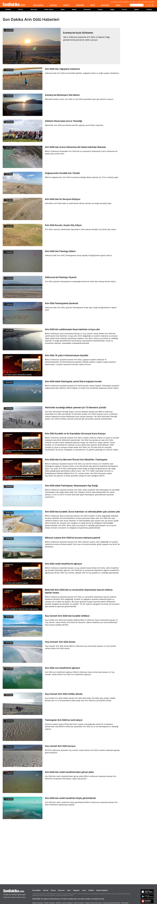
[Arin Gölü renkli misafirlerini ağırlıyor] (22, 573)
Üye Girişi (148, 5)
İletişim (19, 897)
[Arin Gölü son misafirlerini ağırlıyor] (22, 678)
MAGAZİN (105, 5)
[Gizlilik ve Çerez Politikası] (64, 903)
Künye (24, 897)
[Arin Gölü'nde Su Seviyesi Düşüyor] (22, 209)
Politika (8, 9)
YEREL (118, 5)
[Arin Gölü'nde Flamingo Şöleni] (22, 261)
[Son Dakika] (14, 4)
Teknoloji (33, 9)
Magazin (76, 890)
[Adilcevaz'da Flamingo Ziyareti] (22, 287)
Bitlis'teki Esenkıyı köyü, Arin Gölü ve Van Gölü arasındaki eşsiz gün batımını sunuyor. (79, 99)
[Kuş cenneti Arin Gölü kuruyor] (22, 756)
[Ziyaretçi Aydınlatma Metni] (111, 903)
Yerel (84, 890)
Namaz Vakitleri (102, 890)
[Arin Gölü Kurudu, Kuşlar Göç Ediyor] (22, 235)
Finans (20, 9)
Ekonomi (61, 890)
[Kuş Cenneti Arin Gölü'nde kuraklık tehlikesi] (22, 625)
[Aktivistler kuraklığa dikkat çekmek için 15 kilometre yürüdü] (22, 417)
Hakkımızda (6, 897)
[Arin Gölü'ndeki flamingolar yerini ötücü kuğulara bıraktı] (22, 391)
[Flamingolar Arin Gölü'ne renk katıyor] (22, 730)
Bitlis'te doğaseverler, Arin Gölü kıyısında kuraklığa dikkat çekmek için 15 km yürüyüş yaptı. (82, 177)
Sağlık (112, 9)
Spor (69, 890)
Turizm (124, 9)
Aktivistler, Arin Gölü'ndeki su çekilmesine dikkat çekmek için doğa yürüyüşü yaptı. (78, 203)
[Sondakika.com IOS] (147, 891)
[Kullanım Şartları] (37, 903)
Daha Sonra (83, 16)
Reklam (13, 897)
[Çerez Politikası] (79, 903)
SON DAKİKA (38, 5)
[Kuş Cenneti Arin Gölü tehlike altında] (22, 704)
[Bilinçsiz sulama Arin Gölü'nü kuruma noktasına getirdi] (22, 547)
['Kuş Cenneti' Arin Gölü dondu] (22, 651)
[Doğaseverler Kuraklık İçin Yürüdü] (22, 183)
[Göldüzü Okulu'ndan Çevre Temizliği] (22, 131)
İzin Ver (96, 16)
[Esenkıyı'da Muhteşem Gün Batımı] (22, 105)
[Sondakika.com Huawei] (147, 901)
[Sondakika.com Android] (147, 896)
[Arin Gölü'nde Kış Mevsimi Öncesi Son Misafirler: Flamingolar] (22, 469)
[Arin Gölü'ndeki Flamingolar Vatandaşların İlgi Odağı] (22, 495)
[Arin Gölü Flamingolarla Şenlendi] (22, 313)
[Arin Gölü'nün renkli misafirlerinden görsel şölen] (22, 782)
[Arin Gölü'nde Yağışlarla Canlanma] (22, 79)
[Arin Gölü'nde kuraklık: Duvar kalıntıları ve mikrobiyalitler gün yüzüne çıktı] (22, 521)
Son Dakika (36, 890)
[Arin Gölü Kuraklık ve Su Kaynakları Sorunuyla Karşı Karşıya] (22, 443)
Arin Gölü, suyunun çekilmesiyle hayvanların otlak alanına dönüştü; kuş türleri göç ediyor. (81, 229)
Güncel (45, 890)
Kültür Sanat (48, 9)
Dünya (53, 890)
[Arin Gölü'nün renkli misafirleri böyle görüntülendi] (22, 808)
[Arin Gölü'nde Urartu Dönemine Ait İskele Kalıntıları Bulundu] (22, 157)
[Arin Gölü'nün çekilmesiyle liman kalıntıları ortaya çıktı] (22, 339)
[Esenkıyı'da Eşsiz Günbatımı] (32, 46)
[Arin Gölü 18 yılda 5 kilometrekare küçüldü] (22, 365)
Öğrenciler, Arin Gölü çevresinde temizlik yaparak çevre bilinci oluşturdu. (74, 125)
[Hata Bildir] (124, 903)
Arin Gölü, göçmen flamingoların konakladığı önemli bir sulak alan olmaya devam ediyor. (80, 281)
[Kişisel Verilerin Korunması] (93, 903)
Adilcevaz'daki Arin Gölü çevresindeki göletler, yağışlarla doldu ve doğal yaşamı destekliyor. (82, 73)
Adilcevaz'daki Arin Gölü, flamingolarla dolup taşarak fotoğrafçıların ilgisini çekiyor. (78, 255)
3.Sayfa (149, 9)
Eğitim (136, 9)
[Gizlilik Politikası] (49, 903)
